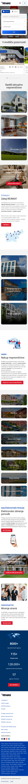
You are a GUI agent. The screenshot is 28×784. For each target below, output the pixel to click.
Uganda (15, 764)
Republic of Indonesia (5, 769)
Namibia (13, 762)
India (2, 760)
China (11, 773)
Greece (10, 747)
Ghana (16, 760)
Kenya (19, 760)
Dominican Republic (5, 758)
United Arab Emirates (5, 773)
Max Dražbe (4, 729)
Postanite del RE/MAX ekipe (8, 726)
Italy (2, 749)
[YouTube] (6, 739)
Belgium (6, 743)
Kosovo (5, 749)
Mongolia (8, 768)
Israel (24, 747)
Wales (7, 755)
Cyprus (11, 745)
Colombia (18, 756)
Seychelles (21, 762)
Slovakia (14, 753)
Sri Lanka (8, 771)
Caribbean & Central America (7, 756)
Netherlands (12, 751)
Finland (23, 745)
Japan (14, 773)
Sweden (25, 753)
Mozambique (8, 762)
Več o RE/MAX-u (14, 685)
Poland (20, 751)
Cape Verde (3, 745)
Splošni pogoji (5, 703)
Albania (2, 743)
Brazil (18, 755)
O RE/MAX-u (6, 225)
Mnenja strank (7, 623)
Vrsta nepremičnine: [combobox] (8, 21)
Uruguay (24, 758)
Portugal (24, 751)
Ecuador (11, 758)
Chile (15, 756)
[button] (20, 3)
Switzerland (3, 755)
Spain (22, 753)
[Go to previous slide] (2, 60)
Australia (24, 764)
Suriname (3, 764)
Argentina (12, 755)
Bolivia (15, 755)
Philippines (13, 768)
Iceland (17, 747)
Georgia (12, 766)
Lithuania (18, 749)
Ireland (21, 747)
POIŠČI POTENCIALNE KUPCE (14, 572)
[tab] (6, 11)
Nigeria (17, 762)
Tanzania (7, 764)
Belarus (8, 766)
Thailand (12, 771)
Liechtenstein (13, 749)
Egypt (13, 760)
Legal (11, 781)
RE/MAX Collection (6, 722)
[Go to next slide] (24, 60)
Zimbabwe (19, 764)
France (2, 747)
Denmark (15, 745)
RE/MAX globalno (5, 706)
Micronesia (3, 768)
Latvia (8, 749)
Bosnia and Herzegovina (14, 743)
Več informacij (7, 530)
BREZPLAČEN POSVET (14, 183)
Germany (6, 747)
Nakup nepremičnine (7, 716)
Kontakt (3, 709)
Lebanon (16, 766)
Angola (5, 760)
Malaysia (21, 766)
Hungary (14, 747)
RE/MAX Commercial (6, 719)
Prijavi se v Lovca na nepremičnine (12, 382)
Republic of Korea (14, 769)
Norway (17, 751)
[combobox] (14, 16)
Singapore (3, 771)
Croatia (8, 745)
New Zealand (4, 766)
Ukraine (16, 771)
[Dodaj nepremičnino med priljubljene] (21, 49)
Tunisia (11, 764)
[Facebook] (2, 739)
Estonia (19, 745)
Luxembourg (23, 749)
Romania (3, 753)
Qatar (17, 768)
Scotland (7, 753)
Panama (15, 758)
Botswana (9, 760)
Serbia (10, 753)
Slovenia (18, 753)
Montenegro (6, 751)
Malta (2, 751)
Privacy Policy (4, 781)
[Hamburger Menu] (25, 3)
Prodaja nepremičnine (7, 713)
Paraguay (20, 758)
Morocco (3, 762)
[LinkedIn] (9, 739)
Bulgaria (21, 743)
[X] (4, 739)
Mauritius (23, 760)
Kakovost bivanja (5, 732)
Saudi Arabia (21, 769)
